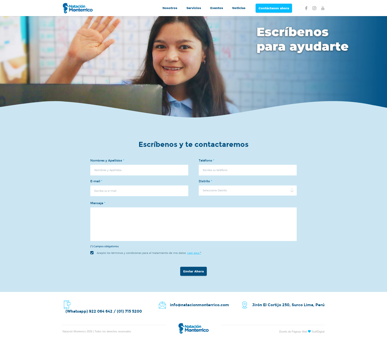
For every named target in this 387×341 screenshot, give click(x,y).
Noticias (239, 8)
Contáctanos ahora (274, 8)
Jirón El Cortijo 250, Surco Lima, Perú (288, 305)
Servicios (193, 8)
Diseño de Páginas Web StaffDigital (302, 331)
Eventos (216, 8)
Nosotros (169, 8)
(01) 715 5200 (129, 311)
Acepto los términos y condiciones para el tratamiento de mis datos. (149, 253)
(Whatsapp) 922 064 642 (89, 311)
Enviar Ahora (193, 271)
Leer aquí (194, 252)
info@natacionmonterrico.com (199, 305)
